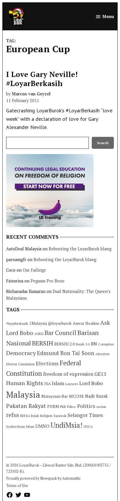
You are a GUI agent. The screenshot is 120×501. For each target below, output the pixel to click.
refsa (12, 415)
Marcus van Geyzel (31, 94)
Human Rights (24, 383)
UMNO (43, 426)
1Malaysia (38, 323)
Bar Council (60, 333)
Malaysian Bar (54, 396)
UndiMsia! (66, 425)
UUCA (88, 426)
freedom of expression (68, 374)
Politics (86, 405)
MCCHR (76, 396)
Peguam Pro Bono (47, 281)
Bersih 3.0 (83, 344)
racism (101, 406)
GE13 (100, 374)
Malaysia (23, 394)
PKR (63, 406)
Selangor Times (85, 415)
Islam (58, 383)
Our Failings (34, 270)
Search (103, 143)
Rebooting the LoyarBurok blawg (80, 249)
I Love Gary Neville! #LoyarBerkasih (42, 78)
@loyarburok (60, 323)
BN (94, 344)
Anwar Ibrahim (86, 323)
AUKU (38, 333)
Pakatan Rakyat (26, 406)
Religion (46, 415)
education (103, 354)
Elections (47, 363)
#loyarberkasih (17, 323)
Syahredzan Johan (20, 426)
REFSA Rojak (29, 415)
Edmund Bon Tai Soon (65, 353)
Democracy (21, 353)
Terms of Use (17, 485)
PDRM (53, 406)
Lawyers (71, 384)
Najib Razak (96, 396)
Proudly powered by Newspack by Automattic (43, 478)
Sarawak (60, 415)
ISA (47, 383)
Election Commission (20, 364)
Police (71, 406)
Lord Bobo (91, 383)
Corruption (106, 344)
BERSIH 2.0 (64, 344)
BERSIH (42, 343)
